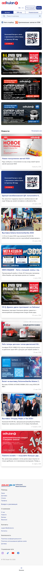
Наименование (33, 12)
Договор (4, 543)
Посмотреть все (37, 131)
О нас (3, 512)
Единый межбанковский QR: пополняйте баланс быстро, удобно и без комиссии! (21, 195)
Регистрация (30, 8)
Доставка (4, 495)
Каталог (21, 570)
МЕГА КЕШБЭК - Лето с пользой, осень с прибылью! (21, 270)
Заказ (3, 493)
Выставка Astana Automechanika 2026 (18, 233)
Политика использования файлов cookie (14, 541)
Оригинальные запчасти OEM (29, 22)
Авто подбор (9, 22)
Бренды (3, 517)
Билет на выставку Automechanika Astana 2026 (21, 381)
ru (19, 8)
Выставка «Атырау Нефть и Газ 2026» (18, 418)
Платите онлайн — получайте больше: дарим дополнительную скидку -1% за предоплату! (21, 455)
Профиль (4, 500)
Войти (39, 8)
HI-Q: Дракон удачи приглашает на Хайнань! (21, 307)
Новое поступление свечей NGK (16, 158)
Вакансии (4, 519)
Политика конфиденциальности (11, 538)
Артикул (7, 12)
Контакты (4, 531)
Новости (3, 514)
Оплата (3, 498)
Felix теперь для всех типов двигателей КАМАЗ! (21, 344)
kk (23, 8)
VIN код (19, 12)
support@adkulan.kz (7, 528)
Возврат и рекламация (9, 504)
